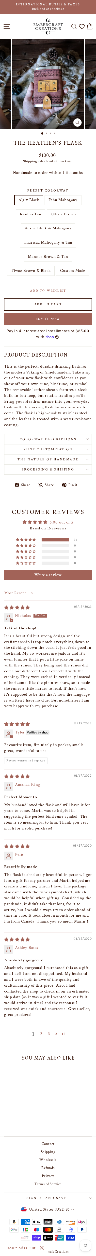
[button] (26, 539)
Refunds (48, 1168)
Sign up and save (47, 1198)
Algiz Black (28, 200)
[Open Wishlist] (82, 26)
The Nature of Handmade (48, 459)
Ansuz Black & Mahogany (48, 228)
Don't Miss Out (21, 1248)
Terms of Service (48, 1184)
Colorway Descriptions (48, 439)
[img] (17, 607)
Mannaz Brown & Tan (48, 256)
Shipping (30, 161)
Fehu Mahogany (63, 200)
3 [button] (49, 1033)
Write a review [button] (48, 575)
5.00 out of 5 (61, 522)
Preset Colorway (48, 190)
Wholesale (48, 1160)
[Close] (42, 1248)
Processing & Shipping (48, 469)
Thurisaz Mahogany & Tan (48, 242)
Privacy (48, 1176)
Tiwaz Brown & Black (31, 270)
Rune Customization (47, 449)
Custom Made (72, 270)
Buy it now (48, 319)
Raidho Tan (30, 214)
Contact (48, 1144)
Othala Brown (63, 214)
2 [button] (41, 1033)
